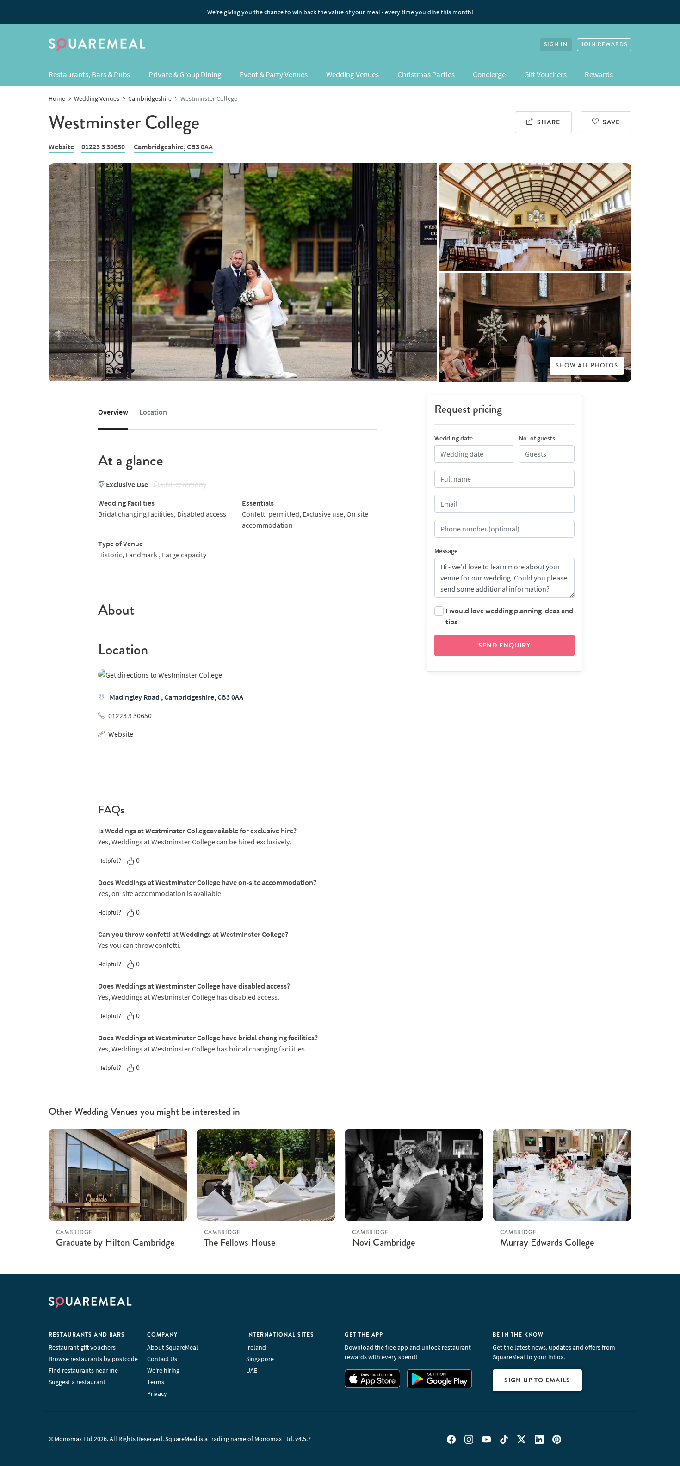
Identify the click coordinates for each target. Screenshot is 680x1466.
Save (611, 122)
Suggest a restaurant (77, 1382)
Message (445, 551)
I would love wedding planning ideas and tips (509, 616)
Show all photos (587, 365)
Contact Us (162, 1359)
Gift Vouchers (545, 74)
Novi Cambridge (383, 1242)
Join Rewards (604, 45)
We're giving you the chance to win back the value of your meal (340, 12)
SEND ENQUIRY (504, 645)
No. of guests (537, 438)
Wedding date (453, 438)
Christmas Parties (426, 74)
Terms (155, 1382)
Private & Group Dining (185, 74)
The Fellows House (239, 1242)
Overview (113, 411)
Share (548, 122)
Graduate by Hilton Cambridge (115, 1242)
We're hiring (163, 1370)
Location (153, 411)
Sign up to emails (537, 1380)
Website (61, 146)
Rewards (599, 74)
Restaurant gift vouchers (82, 1347)
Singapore (260, 1359)
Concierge (489, 74)
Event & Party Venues (274, 74)
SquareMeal (97, 45)
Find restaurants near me (83, 1370)
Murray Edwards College (547, 1242)
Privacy (157, 1393)
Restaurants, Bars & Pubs (89, 74)
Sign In (556, 45)
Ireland (256, 1347)
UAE (251, 1370)
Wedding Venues (352, 74)
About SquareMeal (172, 1347)
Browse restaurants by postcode (93, 1359)
